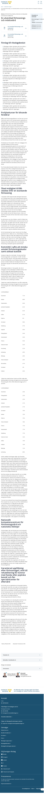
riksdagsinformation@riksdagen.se (10, 713)
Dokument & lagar (7, 6)
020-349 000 (5, 711)
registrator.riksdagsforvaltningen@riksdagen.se (13, 723)
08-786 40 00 (5, 703)
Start (2, 6)
